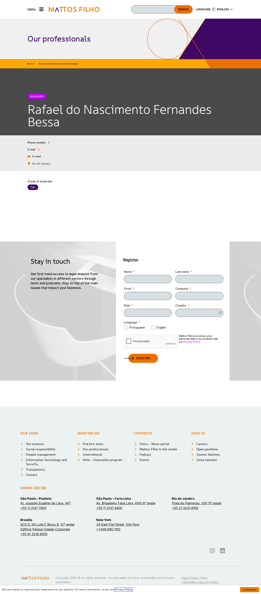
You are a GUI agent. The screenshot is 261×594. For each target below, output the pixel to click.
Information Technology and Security (46, 462)
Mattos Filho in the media (158, 449)
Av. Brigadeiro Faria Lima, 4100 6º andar (126, 503)
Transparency (35, 469)
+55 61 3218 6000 (33, 534)
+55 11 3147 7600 (33, 508)
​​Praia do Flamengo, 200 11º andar (196, 503)
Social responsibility (41, 449)
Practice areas (93, 444)
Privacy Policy (192, 341)
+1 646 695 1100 (108, 529)
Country (180, 305)
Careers (202, 444)
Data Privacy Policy (195, 578)
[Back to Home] (74, 9)
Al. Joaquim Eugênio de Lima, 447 (45, 503)
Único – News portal (154, 444)
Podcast (145, 454)
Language (130, 322)
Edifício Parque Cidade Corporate (45, 529)
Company (181, 288)
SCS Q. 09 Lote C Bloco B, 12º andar (47, 524)
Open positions (207, 449)
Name (128, 271)
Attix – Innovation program (102, 460)
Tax (32, 187)
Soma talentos (206, 460)
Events (144, 460)
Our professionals (95, 449)
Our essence (35, 444)
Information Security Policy (200, 582)
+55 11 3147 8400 (109, 508)
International (92, 454)
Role (127, 305)
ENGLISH (223, 9)
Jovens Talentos (208, 454)
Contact (31, 475)
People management (41, 454)
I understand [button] (249, 589)
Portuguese (137, 327)
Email (127, 288)
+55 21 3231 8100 (185, 508)
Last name (182, 271)
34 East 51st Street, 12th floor (118, 524)
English (161, 327)
